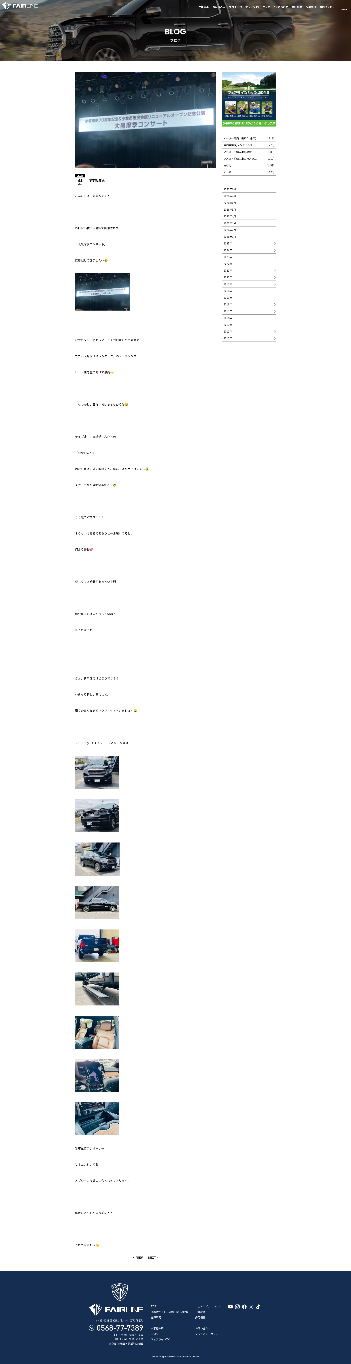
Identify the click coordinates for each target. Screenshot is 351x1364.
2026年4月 (230, 216)
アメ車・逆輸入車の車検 (238, 152)
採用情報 (311, 7)
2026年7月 (230, 196)
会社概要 (297, 7)
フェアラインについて (275, 7)
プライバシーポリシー (208, 1334)
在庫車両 (204, 7)
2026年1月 (230, 236)
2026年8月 (230, 189)
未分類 (227, 172)
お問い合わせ (327, 7)
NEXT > (153, 1257)
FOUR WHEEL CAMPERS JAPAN (169, 1312)
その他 (227, 165)
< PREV (138, 1257)
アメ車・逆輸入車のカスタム (240, 158)
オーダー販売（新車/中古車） (241, 138)
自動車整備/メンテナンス (238, 145)
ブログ (233, 7)
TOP (153, 1306)
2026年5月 (230, 209)
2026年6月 (230, 203)
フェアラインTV (249, 7)
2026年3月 (230, 223)
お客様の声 (218, 7)
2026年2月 (230, 230)
